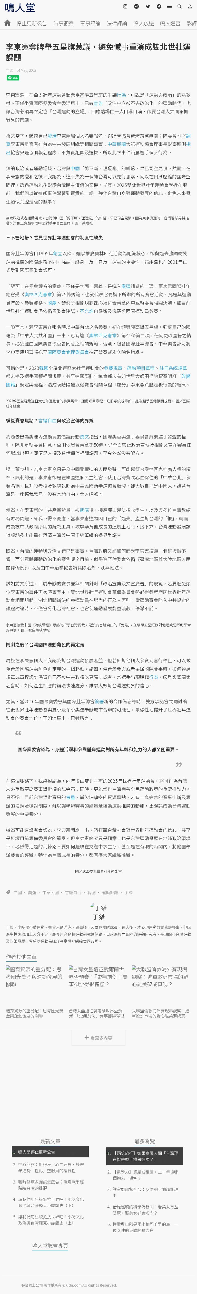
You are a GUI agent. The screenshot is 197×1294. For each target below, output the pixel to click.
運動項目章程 (141, 367)
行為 (121, 94)
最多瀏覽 (144, 1141)
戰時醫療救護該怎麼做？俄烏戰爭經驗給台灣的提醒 (51, 1185)
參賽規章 (113, 367)
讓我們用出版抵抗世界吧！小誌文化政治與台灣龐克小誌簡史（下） (51, 1202)
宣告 (98, 103)
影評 (192, 23)
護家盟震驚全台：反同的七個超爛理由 (145, 1192)
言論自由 (73, 892)
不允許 (87, 311)
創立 (57, 253)
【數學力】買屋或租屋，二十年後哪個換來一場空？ (145, 1175)
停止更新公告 (31, 23)
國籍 (52, 302)
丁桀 (9, 70)
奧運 (32, 892)
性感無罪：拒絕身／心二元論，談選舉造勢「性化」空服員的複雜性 (51, 1167)
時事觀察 (63, 23)
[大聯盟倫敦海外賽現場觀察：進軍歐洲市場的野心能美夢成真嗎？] (161, 986)
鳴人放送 (143, 23)
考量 (70, 797)
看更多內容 (101, 1038)
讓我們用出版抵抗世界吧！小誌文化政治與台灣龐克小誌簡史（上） (51, 1220)
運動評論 (110, 892)
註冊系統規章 (173, 367)
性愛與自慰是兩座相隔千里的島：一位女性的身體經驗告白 (145, 1227)
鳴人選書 (170, 23)
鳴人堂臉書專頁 (50, 1245)
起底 (84, 509)
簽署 (99, 701)
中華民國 (50, 892)
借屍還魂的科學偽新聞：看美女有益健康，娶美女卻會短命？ (145, 1210)
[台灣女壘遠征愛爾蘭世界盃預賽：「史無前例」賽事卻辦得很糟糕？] (98, 986)
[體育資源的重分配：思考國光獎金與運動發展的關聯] (35, 986)
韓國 (91, 892)
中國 (18, 892)
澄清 (52, 135)
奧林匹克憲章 (38, 294)
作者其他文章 (21, 956)
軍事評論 (90, 23)
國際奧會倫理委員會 (68, 352)
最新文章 (50, 1141)
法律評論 (117, 23)
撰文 (84, 436)
